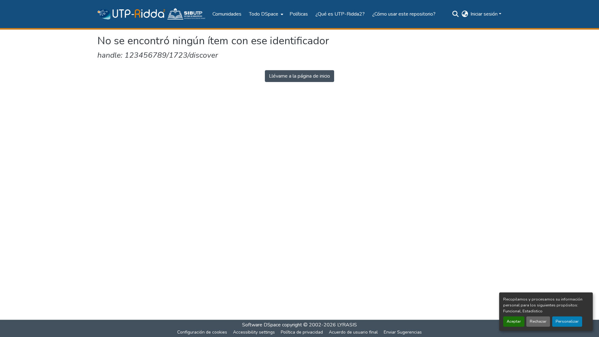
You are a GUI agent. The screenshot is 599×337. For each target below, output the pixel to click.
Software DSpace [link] (261, 324)
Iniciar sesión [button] (484, 14)
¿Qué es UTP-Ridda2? (340, 14)
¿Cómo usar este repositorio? (404, 14)
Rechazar (538, 321)
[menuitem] (265, 14)
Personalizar (567, 321)
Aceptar (514, 321)
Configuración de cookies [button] (202, 332)
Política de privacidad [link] (302, 332)
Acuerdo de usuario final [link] (353, 332)
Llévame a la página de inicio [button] (299, 76)
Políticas (299, 14)
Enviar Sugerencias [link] (403, 332)
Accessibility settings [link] (254, 332)
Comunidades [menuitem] (226, 14)
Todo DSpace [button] (263, 14)
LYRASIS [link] (347, 324)
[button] (151, 14)
